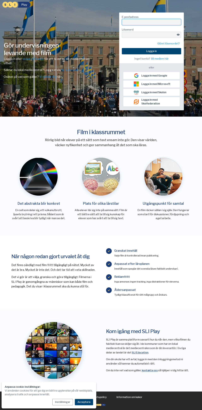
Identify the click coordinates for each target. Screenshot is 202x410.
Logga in (151, 51)
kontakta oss (150, 370)
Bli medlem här (160, 58)
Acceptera (83, 402)
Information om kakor (129, 397)
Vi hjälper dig (47, 76)
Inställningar (62, 402)
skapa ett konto (33, 59)
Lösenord (128, 29)
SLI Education (70, 70)
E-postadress (130, 16)
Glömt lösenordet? (168, 43)
